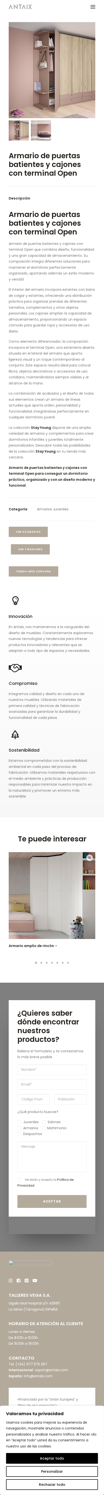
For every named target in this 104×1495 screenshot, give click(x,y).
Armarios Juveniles (52, 509)
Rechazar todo (52, 1484)
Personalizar (52, 1471)
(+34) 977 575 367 (31, 1364)
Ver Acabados (28, 532)
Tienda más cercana (33, 571)
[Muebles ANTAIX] (20, 6)
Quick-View (89, 858)
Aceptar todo (52, 1458)
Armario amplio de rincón (31, 945)
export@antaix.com (51, 1370)
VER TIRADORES (30, 549)
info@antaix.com (38, 1376)
